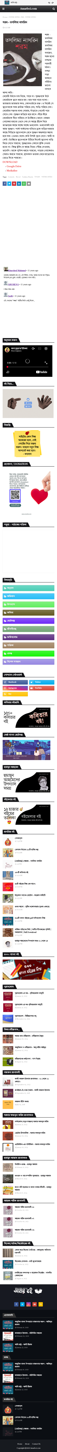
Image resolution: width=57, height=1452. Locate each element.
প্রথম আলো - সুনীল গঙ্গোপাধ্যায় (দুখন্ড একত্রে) (32, 907)
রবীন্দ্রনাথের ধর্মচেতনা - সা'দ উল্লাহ (27, 1059)
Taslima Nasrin (27, 177)
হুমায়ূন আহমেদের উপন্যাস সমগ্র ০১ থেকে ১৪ (31, 941)
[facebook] (15, 682)
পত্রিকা (10, 645)
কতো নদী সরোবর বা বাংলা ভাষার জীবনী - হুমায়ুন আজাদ (33, 1188)
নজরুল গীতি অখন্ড (22, 1102)
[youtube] (41, 688)
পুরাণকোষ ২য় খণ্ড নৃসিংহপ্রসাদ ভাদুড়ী (28, 1005)
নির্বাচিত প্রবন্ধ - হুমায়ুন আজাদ (26, 1164)
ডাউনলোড (12, 637)
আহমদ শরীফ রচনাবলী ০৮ (24, 1207)
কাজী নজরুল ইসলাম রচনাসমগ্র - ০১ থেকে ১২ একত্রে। (32, 1080)
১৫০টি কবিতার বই (21, 872)
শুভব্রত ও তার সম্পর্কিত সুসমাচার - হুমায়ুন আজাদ (33, 1176)
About (27, 1444)
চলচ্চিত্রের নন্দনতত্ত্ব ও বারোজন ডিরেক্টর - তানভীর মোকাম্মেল (33, 1274)
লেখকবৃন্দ (18, 838)
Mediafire (12, 171)
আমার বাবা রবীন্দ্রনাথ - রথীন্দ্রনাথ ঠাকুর (29, 1036)
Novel (18, 177)
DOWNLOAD (10, 162)
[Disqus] (28, 226)
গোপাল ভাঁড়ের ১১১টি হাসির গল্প (26, 850)
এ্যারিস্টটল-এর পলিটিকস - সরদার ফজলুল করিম (32, 1144)
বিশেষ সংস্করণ (13, 662)
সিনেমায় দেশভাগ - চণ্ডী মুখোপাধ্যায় (28, 1261)
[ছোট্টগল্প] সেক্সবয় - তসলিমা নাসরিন (28, 861)
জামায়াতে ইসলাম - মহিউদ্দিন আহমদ (28, 1333)
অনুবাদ (10, 588)
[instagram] (15, 688)
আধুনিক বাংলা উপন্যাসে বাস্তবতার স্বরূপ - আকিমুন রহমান (33, 1323)
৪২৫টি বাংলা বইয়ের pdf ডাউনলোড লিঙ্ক (30, 918)
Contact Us (36, 1444)
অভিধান (11, 596)
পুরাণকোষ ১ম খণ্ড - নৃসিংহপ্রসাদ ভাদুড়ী (29, 993)
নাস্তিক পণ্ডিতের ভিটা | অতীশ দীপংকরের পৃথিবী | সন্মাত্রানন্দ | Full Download (33, 931)
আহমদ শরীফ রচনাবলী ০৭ (24, 1219)
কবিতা (10, 612)
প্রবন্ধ (9, 653)
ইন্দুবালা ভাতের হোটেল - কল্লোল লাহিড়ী (30, 895)
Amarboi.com (28, 9)
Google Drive (14, 166)
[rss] (15, 694)
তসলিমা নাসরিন (14, 17)
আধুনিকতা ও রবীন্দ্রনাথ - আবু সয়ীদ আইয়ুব (30, 1047)
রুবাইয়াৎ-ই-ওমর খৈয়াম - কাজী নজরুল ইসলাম (32, 1090)
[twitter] (41, 682)
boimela (11, 177)
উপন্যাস (37, 177)
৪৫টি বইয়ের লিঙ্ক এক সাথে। (25, 884)
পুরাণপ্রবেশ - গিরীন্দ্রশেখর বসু (25, 1016)
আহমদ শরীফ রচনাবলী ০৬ (24, 1230)
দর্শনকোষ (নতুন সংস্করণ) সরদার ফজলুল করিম (31, 1122)
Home (5, 17)
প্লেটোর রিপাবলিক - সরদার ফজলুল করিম (30, 1133)
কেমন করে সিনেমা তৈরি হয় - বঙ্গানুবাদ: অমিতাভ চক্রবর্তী (33, 1251)
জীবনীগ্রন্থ (11, 629)
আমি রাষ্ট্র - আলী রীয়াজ (23, 1344)
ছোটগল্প (11, 621)
